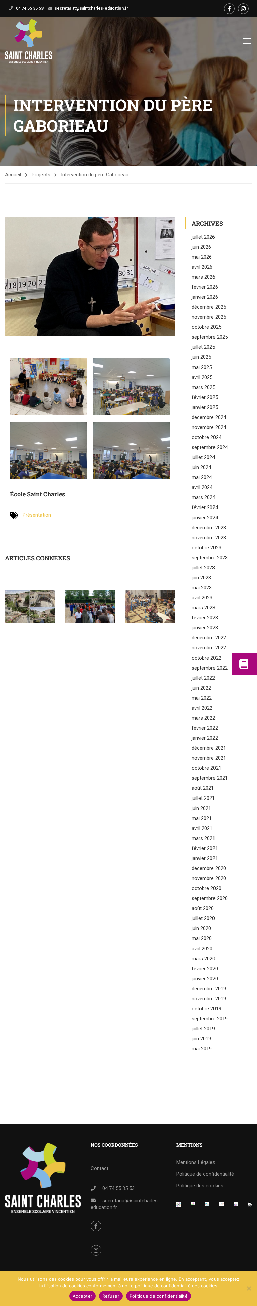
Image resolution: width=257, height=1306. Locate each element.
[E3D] (236, 1206)
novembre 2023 (209, 538)
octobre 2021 (206, 768)
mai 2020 (202, 938)
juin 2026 (201, 247)
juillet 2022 (203, 678)
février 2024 (205, 507)
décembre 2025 (209, 307)
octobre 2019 (206, 1009)
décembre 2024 (209, 417)
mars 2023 (203, 608)
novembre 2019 (209, 999)
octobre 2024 (206, 437)
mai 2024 (202, 477)
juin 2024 (201, 467)
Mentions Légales (195, 1162)
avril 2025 (202, 377)
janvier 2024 (205, 518)
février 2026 (205, 287)
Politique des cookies (199, 1186)
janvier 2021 (205, 858)
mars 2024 (203, 497)
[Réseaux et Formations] (178, 1206)
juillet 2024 (203, 457)
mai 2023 (202, 588)
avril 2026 (202, 267)
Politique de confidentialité (205, 1174)
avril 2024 (202, 487)
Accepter (82, 1296)
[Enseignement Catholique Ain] (193, 1206)
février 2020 (205, 969)
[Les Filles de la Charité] (207, 1206)
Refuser (110, 1296)
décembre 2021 (209, 748)
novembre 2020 (209, 878)
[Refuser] (248, 1288)
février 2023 (205, 618)
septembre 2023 (210, 558)
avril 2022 (202, 708)
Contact (99, 1168)
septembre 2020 (210, 898)
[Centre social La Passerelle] (221, 1206)
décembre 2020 (209, 868)
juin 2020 (201, 928)
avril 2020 (202, 949)
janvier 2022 (205, 738)
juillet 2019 (203, 1029)
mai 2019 (202, 1049)
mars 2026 (203, 277)
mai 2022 (202, 698)
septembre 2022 (210, 668)
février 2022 (205, 728)
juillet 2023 (203, 568)
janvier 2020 (205, 979)
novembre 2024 (209, 427)
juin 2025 (201, 357)
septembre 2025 (210, 337)
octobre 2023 (206, 548)
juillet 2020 (203, 918)
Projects (41, 175)
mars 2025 (203, 387)
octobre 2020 (206, 888)
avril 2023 (202, 598)
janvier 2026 (205, 297)
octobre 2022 (206, 658)
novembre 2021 (209, 758)
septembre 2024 (210, 447)
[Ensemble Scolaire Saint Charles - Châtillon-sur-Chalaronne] (28, 41)
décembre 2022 (209, 638)
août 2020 (203, 908)
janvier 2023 (205, 628)
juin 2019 (201, 1039)
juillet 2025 (203, 347)
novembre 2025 (209, 317)
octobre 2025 (206, 327)
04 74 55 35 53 (29, 8)
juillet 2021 (203, 798)
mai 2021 (202, 818)
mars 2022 (203, 718)
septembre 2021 (210, 778)
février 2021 (205, 848)
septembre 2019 (210, 1019)
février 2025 (205, 397)
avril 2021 (202, 828)
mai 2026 (202, 257)
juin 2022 (201, 688)
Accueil (13, 175)
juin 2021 (201, 808)
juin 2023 (201, 578)
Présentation (37, 515)
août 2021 (203, 788)
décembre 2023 (209, 528)
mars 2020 (203, 959)
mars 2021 (203, 838)
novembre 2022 (209, 648)
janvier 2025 (205, 407)
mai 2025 (202, 367)
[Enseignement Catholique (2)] (250, 1206)
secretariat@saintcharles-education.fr (91, 8)
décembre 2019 (209, 989)
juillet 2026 (203, 237)
